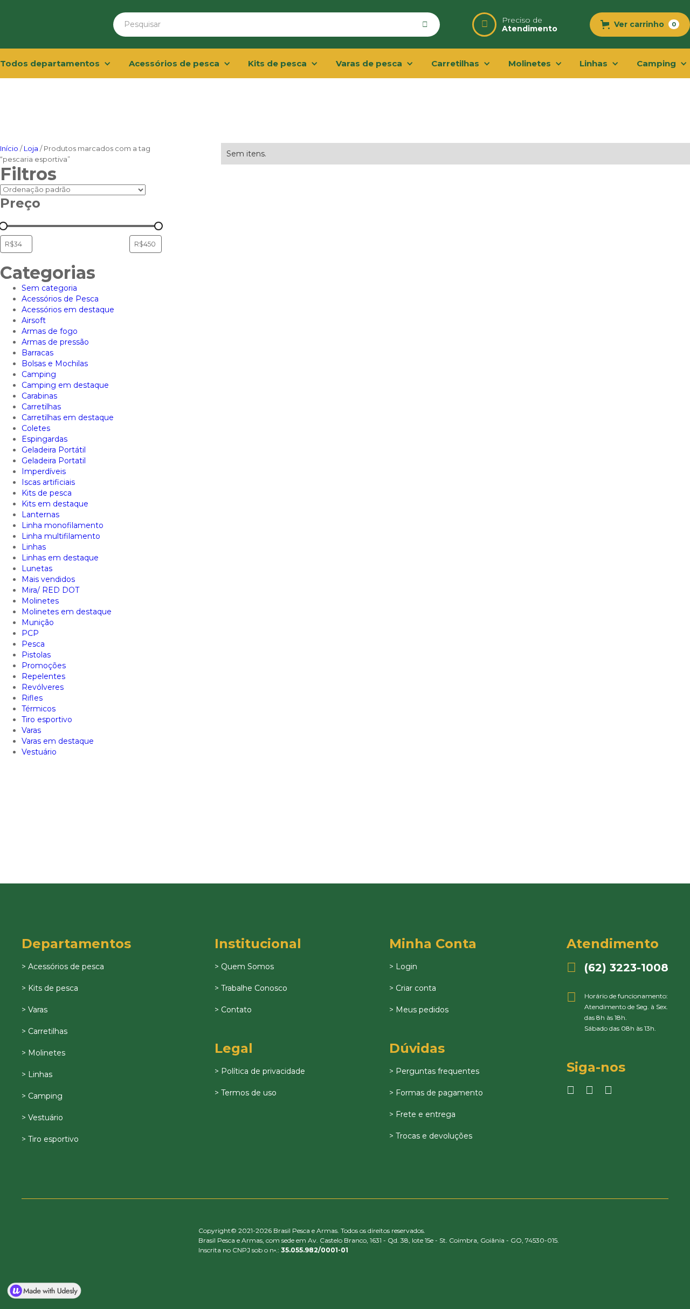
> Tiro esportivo (50, 1139)
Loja (31, 148)
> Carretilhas (44, 1031)
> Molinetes (43, 1053)
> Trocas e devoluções (430, 1136)
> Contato (233, 1010)
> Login (403, 966)
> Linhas (37, 1074)
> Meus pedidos (418, 1010)
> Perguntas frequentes (434, 1071)
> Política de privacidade (260, 1071)
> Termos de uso (246, 1093)
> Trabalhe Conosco (251, 988)
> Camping (42, 1096)
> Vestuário (42, 1117)
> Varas (34, 1010)
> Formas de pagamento (436, 1093)
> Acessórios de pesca (63, 966)
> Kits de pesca (50, 988)
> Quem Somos (244, 966)
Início (9, 148)
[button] (640, 24)
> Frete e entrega (422, 1114)
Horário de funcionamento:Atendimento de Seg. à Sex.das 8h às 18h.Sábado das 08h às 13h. (617, 1011)
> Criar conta (412, 988)
